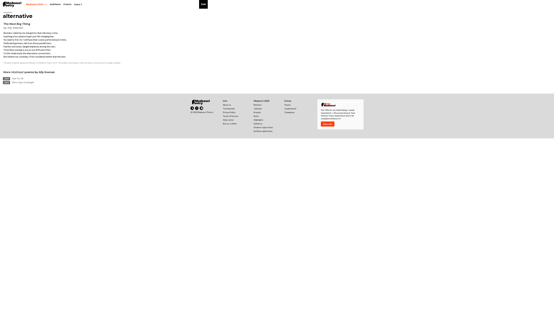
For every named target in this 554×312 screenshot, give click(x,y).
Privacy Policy (229, 113)
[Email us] (201, 108)
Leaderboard (290, 109)
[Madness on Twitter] (192, 108)
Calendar (258, 109)
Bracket (257, 113)
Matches (258, 105)
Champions (290, 113)
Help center (228, 120)
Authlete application (263, 131)
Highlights (258, 120)
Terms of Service (230, 116)
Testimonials (229, 109)
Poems (288, 105)
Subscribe (327, 124)
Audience (258, 124)
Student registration (263, 128)
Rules (256, 116)
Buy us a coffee (230, 124)
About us (227, 105)
